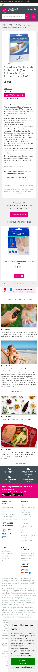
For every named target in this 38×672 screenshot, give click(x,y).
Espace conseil (26, 517)
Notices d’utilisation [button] (17, 178)
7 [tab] (24, 283)
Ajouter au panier (14, 95)
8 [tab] (27, 283)
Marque (11, 24)
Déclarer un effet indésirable (26, 527)
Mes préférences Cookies (26, 541)
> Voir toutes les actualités (19, 391)
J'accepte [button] (22, 660)
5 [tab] (17, 283)
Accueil (4, 24)
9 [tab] (30, 283)
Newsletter (24, 520)
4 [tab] (14, 283)
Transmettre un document (26, 523)
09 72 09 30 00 (28, 480)
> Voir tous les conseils (19, 463)
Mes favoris (5, 559)
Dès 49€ (28, 473)
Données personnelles (28, 536)
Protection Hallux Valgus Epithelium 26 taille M (19, 262)
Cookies (23, 538)
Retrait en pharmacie (27, 554)
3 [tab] (11, 283)
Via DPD (9, 480)
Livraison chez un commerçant (26, 559)
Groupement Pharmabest (6, 511)
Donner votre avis (18, 214)
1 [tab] (5, 283)
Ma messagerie (7, 561)
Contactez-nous (7, 517)
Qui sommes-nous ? (8, 508)
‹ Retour (7, 185)
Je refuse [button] (23, 663)
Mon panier (5, 556)
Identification (6, 551)
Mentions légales (26, 533)
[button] (8, 91)
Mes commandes (7, 554)
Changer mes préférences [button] (22, 667)
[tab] (19, 178)
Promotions (24, 511)
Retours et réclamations (9, 519)
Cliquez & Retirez (9, 472)
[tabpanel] (19, 253)
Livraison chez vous (27, 556)
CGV (22, 531)
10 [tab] (33, 283)
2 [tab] (8, 283)
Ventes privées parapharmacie (26, 514)
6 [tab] (21, 283)
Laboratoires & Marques (28, 508)
